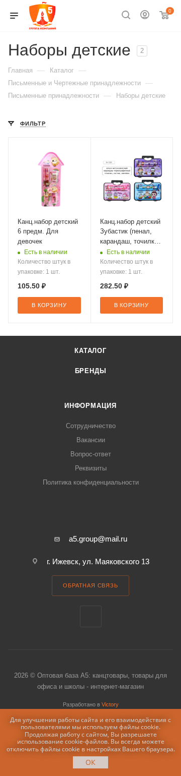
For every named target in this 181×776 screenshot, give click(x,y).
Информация (90, 405)
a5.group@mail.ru (98, 538)
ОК (90, 762)
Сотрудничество (91, 426)
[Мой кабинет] (144, 16)
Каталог (90, 350)
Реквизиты (91, 468)
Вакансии (90, 440)
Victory (110, 704)
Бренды (91, 371)
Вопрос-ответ (90, 454)
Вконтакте (91, 616)
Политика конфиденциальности (91, 482)
